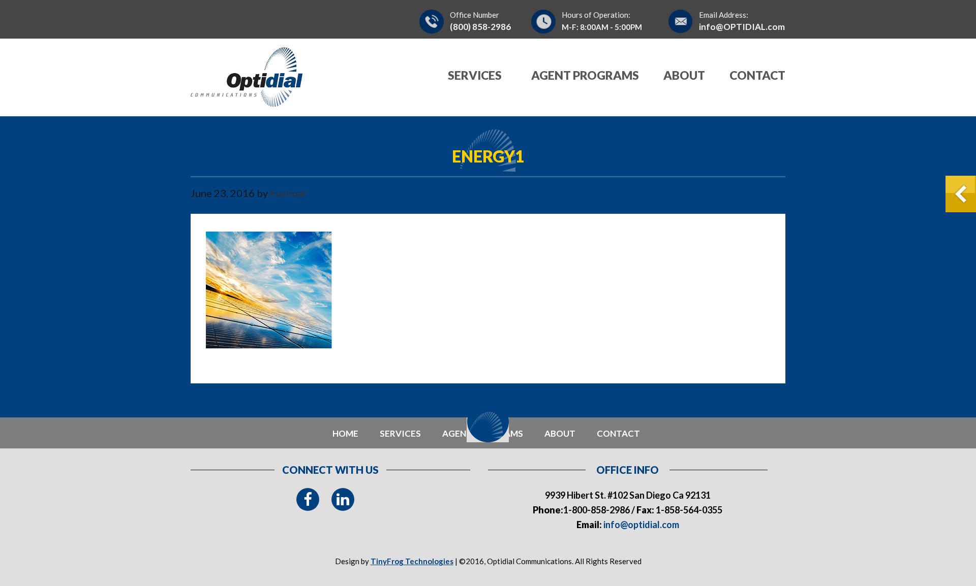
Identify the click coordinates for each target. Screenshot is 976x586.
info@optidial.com (640, 524)
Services (400, 433)
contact (618, 433)
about (559, 433)
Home (345, 433)
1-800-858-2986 (596, 509)
